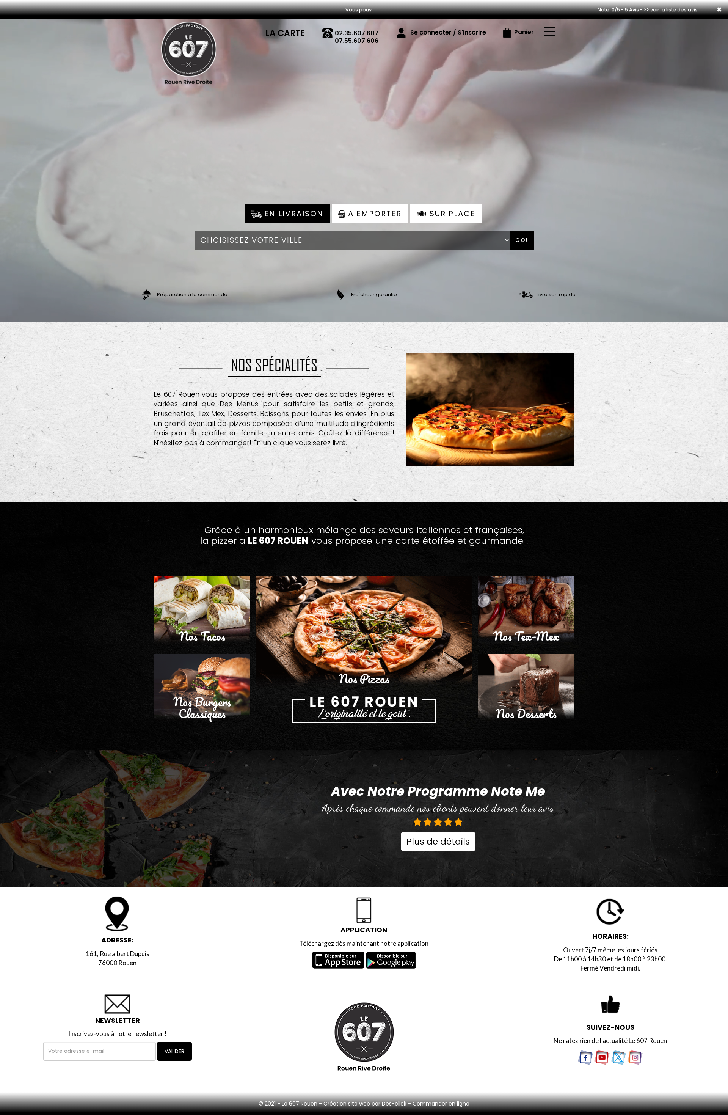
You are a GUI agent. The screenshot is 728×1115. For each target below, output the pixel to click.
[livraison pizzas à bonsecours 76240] (364, 709)
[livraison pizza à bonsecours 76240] (188, 29)
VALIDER (174, 1051)
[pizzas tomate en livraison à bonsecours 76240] (490, 403)
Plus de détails (438, 841)
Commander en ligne (441, 1103)
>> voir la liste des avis (671, 9)
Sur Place (451, 213)
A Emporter (373, 213)
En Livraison (292, 213)
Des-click (394, 1103)
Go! (521, 240)
